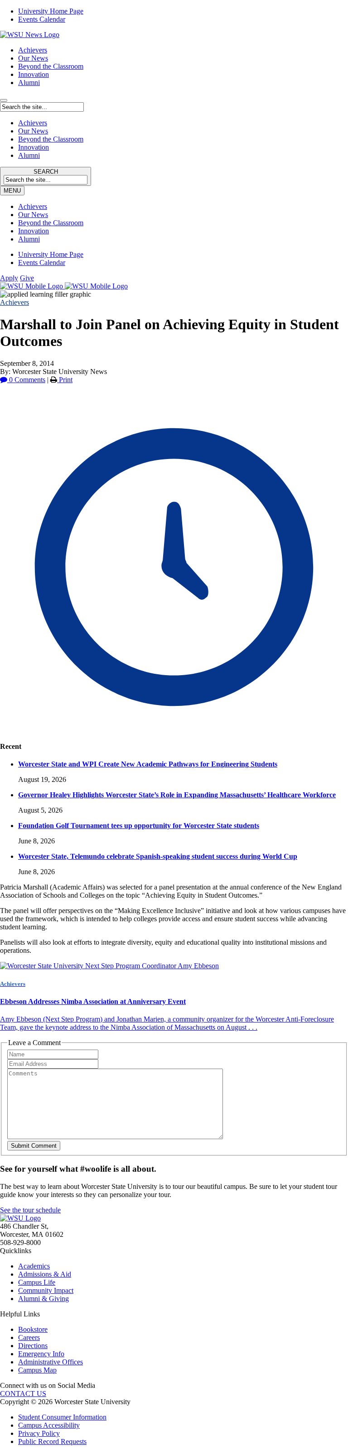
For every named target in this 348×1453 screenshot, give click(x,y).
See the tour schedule (30, 1210)
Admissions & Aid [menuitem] (44, 1274)
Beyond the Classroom (50, 66)
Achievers (32, 50)
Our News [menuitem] (33, 214)
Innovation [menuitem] (33, 231)
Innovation (33, 74)
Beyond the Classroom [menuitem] (50, 223)
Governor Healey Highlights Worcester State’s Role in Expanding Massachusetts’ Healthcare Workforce (177, 795)
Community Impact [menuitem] (45, 1290)
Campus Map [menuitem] (37, 1370)
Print (64, 379)
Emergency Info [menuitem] (41, 1354)
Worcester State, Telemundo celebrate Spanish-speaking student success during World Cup (157, 856)
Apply (9, 278)
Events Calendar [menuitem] (41, 19)
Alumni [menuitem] (29, 239)
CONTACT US (23, 1393)
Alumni (29, 82)
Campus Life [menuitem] (36, 1282)
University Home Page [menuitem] (50, 11)
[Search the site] (3, 100)
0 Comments (26, 379)
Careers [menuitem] (29, 1337)
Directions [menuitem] (33, 1345)
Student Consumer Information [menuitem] (62, 1417)
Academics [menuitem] (34, 1266)
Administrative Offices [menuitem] (50, 1362)
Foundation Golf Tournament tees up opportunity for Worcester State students (138, 825)
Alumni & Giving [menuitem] (43, 1298)
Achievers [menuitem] (32, 206)
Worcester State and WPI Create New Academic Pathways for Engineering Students (147, 764)
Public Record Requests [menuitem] (52, 1441)
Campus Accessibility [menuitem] (49, 1425)
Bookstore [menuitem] (33, 1329)
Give (27, 278)
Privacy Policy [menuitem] (39, 1433)
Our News (33, 58)
